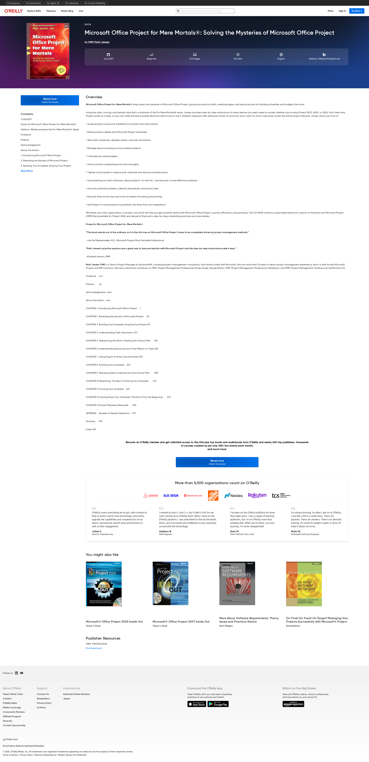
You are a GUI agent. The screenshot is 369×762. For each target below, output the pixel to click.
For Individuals (72, 3)
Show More (27, 171)
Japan (66, 698)
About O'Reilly (12, 688)
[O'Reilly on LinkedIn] (16, 673)
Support (42, 688)
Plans (330, 10)
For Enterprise (13, 3)
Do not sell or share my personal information (23, 745)
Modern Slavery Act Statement (72, 755)
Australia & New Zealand (76, 694)
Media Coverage (12, 707)
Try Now (355, 10)
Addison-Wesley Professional (324, 58)
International (71, 688)
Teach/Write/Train (13, 694)
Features (51, 10)
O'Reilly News (10, 703)
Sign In (342, 10)
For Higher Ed (53, 3)
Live (81, 10)
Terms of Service (10, 755)
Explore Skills (34, 10)
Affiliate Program (12, 716)
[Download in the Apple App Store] (196, 706)
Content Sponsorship (14, 725)
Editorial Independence (45, 755)
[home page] (14, 11)
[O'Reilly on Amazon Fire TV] (293, 706)
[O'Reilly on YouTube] (21, 673)
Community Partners (14, 711)
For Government (33, 3)
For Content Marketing (95, 3)
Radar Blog (67, 10)
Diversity (7, 720)
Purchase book (94, 648)
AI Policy (41, 707)
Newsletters (43, 698)
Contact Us (43, 694)
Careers (7, 698)
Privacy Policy (44, 703)
